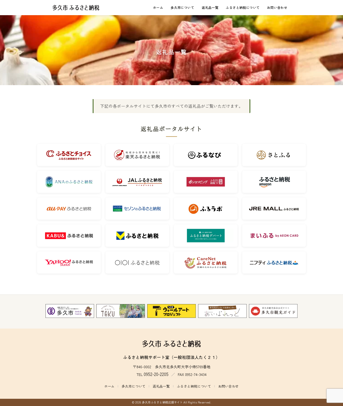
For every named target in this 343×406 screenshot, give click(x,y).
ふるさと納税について (242, 7)
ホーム (158, 7)
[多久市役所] (70, 311)
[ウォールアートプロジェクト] (171, 311)
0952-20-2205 (156, 374)
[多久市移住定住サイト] (120, 311)
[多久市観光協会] (273, 311)
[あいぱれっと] (222, 311)
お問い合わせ (277, 7)
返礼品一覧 (210, 7)
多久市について (182, 7)
